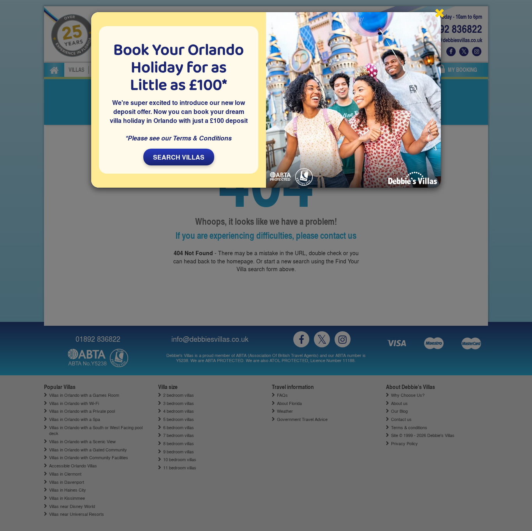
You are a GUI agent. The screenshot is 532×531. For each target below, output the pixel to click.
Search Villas (178, 157)
